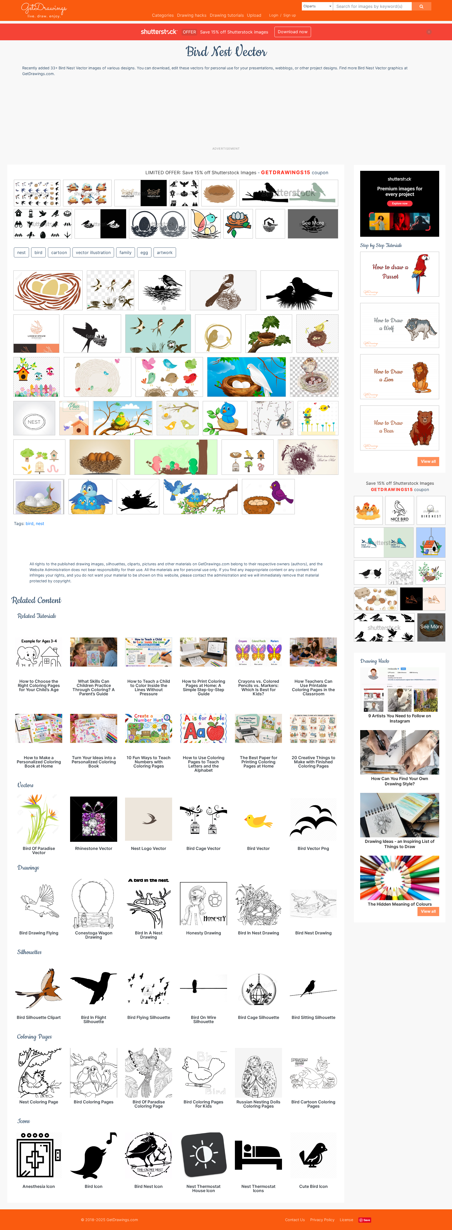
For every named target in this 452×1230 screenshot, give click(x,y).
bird (38, 252)
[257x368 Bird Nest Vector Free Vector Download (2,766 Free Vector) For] (74, 422)
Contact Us (295, 1219)
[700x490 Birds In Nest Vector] (169, 380)
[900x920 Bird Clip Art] (36, 380)
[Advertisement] (228, 111)
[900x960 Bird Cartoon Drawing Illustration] (317, 337)
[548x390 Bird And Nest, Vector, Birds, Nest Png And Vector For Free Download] (223, 294)
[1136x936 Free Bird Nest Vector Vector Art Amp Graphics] (247, 461)
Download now (293, 31)
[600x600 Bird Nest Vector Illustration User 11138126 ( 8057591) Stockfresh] (34, 422)
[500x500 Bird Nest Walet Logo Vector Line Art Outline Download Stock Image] (36, 337)
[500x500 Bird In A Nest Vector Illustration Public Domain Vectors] (162, 294)
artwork (165, 252)
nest (21, 252)
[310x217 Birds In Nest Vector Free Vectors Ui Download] (122, 422)
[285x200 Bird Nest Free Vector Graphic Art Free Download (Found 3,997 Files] (97, 380)
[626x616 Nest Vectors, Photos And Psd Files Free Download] (269, 337)
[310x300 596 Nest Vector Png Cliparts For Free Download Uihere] (314, 380)
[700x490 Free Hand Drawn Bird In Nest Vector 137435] (308, 461)
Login (273, 15)
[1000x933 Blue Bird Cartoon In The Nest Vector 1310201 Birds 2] (225, 422)
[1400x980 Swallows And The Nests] (158, 337)
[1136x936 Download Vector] (39, 461)
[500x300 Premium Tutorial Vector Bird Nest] (246, 380)
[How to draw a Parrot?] (399, 273)
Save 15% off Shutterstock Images (400, 483)
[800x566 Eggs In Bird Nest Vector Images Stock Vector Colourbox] (100, 461)
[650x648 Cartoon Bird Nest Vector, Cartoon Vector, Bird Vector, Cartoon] (272, 422)
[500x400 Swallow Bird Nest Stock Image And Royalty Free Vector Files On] (92, 337)
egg (144, 252)
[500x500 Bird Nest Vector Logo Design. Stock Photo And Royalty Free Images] (218, 337)
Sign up (289, 15)
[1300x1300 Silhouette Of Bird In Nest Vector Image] (138, 500)
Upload (254, 15)
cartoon (59, 252)
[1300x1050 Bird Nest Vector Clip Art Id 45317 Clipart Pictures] (268, 500)
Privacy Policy (322, 1219)
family (126, 252)
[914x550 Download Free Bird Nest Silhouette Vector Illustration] (299, 294)
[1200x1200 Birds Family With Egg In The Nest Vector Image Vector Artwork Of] (177, 422)
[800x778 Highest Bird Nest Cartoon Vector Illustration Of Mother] (90, 500)
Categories (163, 15)
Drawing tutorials (227, 15)
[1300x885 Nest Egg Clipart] (48, 294)
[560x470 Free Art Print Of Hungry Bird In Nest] (39, 500)
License (346, 1219)
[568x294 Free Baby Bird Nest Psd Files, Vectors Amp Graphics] (176, 461)
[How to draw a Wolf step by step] (399, 325)
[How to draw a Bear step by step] (399, 427)
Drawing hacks (191, 15)
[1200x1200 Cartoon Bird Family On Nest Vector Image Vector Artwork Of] (318, 421)
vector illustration (93, 252)
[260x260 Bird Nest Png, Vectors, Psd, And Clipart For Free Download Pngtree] (110, 294)
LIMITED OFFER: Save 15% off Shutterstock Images (200, 172)
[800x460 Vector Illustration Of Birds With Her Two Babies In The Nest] (201, 500)
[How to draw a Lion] (399, 376)
